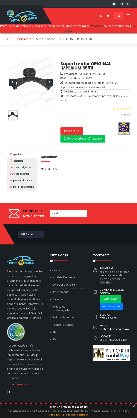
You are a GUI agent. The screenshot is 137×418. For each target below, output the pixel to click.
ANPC (55, 332)
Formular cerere (111, 306)
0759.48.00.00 (108, 318)
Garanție (57, 299)
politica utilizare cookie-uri (75, 415)
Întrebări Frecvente (63, 277)
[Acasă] (8, 38)
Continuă (54, 415)
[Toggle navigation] (128, 16)
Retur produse (60, 292)
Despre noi (58, 270)
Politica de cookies (63, 317)
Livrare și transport (63, 285)
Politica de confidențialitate (62, 309)
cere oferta (71, 131)
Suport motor (23, 39)
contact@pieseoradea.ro (114, 329)
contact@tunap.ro (19, 384)
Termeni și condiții (63, 325)
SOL (54, 339)
